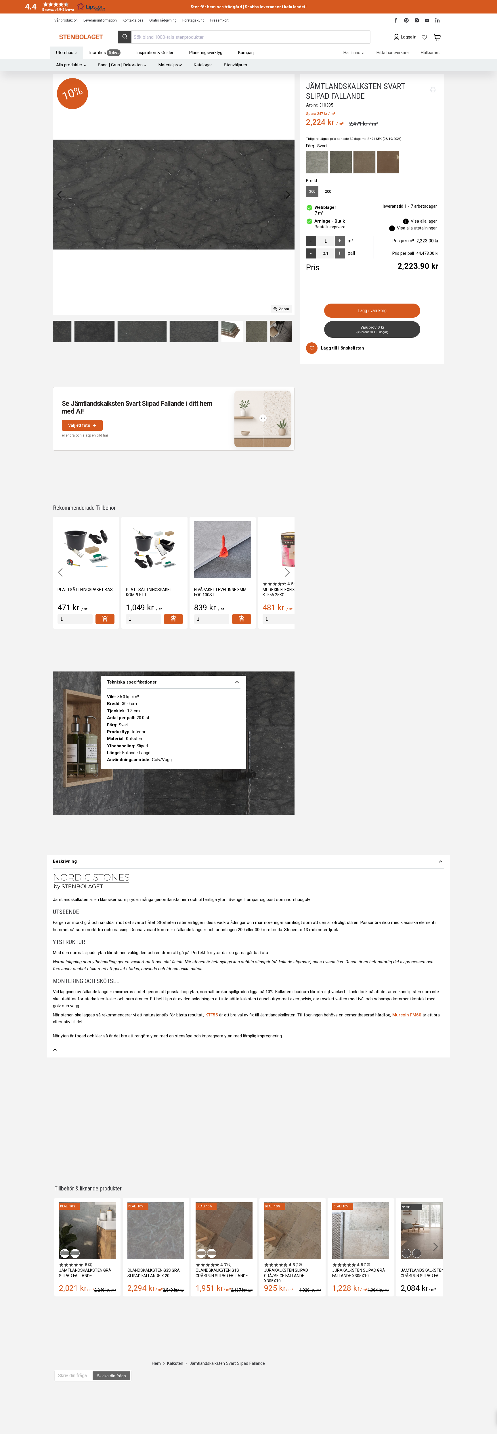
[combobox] (244, 37)
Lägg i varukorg (372, 310)
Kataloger (203, 64)
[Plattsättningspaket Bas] (86, 549)
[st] (75, 619)
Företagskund (193, 20)
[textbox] (73, 1376)
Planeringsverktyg (205, 52)
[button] (63, 6)
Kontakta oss (133, 20)
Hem (156, 1363)
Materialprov (170, 64)
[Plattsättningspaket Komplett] (154, 549)
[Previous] (60, 194)
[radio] (317, 162)
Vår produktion (66, 20)
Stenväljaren (235, 64)
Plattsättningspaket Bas (85, 589)
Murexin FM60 (406, 1015)
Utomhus (64, 52)
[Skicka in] (124, 37)
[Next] (287, 194)
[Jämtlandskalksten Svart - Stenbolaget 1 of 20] (280, 331)
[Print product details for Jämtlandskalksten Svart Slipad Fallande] (433, 90)
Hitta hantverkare (392, 52)
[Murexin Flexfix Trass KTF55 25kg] (291, 549)
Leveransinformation (100, 20)
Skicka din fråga (111, 1375)
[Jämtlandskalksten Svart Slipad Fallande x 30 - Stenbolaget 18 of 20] (194, 331)
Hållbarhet (430, 52)
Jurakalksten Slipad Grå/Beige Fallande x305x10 (286, 1275)
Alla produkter (69, 64)
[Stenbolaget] (80, 37)
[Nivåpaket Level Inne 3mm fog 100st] (222, 549)
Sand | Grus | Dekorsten (120, 64)
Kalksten (175, 1363)
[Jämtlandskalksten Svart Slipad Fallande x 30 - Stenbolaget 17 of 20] (142, 331)
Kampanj (246, 52)
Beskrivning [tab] (248, 861)
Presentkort (219, 20)
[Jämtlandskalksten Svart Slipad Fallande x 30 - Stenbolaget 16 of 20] (94, 331)
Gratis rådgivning (163, 20)
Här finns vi (353, 52)
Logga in (408, 37)
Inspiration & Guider (154, 52)
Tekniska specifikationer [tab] (173, 682)
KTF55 (211, 1015)
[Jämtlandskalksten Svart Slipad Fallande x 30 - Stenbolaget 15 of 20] (60, 331)
